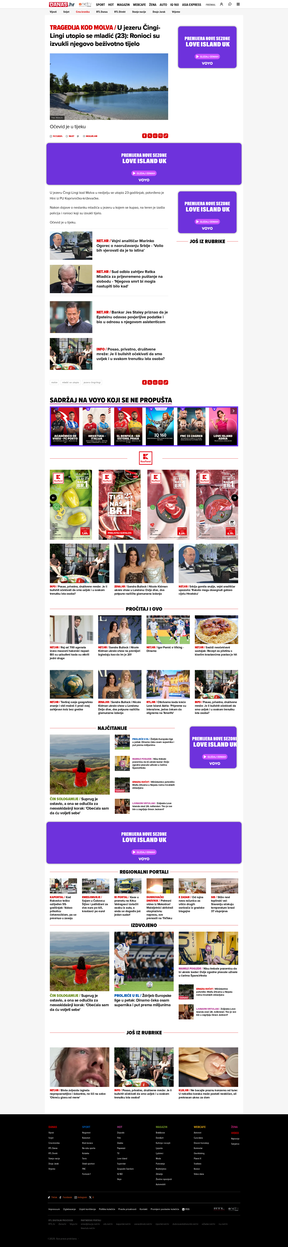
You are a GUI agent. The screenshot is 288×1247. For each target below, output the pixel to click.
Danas (52, 1127)
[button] (54, 411)
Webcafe (139, 4)
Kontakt (143, 1209)
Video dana (199, 1173)
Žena (152, 4)
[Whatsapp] (155, 135)
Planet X (197, 1158)
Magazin (123, 4)
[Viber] (160, 135)
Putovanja (160, 1163)
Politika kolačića (107, 1209)
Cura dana (198, 1137)
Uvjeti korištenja (87, 1209)
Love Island (122, 1158)
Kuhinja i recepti (163, 1142)
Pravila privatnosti (127, 1209)
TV (118, 1153)
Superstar (121, 1163)
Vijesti (53, 12)
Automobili (161, 1184)
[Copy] (166, 135)
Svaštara (197, 1163)
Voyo (119, 1179)
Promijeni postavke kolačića (165, 1209)
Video (235, 1133)
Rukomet (86, 1137)
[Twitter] (150, 135)
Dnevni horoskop (201, 1142)
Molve (54, 382)
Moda (158, 1158)
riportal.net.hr (162, 1224)
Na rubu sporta (88, 1148)
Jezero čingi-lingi (92, 382)
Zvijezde (120, 1132)
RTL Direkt (120, 12)
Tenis (84, 1158)
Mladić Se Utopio (70, 382)
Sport (100, 4)
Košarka (85, 1153)
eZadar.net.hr (208, 1224)
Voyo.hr (74, 1224)
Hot (111, 4)
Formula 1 (86, 1173)
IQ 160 (174, 5)
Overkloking (199, 1153)
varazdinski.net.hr (143, 1224)
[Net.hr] (233, 1209)
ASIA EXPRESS (191, 5)
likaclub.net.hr (88, 1228)
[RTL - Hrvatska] (219, 1209)
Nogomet (86, 1132)
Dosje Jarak (159, 12)
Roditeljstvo (161, 1168)
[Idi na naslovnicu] (85, 8)
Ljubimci (159, 1153)
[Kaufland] (144, 458)
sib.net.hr (108, 1224)
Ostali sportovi (88, 1163)
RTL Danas (102, 12)
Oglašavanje (69, 1209)
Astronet (197, 1132)
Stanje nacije (139, 12)
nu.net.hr (223, 1224)
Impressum (54, 1209)
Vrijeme (176, 12)
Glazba (120, 1142)
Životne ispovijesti (164, 1179)
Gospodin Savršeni (125, 1168)
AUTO (163, 5)
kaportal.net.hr (123, 1224)
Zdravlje (159, 1173)
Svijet (66, 12)
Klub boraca (87, 1142)
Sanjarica (235, 1143)
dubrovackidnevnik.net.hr (185, 1224)
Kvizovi (197, 1168)
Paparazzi (121, 1148)
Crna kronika (83, 12)
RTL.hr (51, 1224)
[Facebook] (144, 135)
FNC (84, 1168)
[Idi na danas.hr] (62, 4)
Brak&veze (160, 1132)
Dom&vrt (160, 1137)
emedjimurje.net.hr (90, 1224)
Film (119, 1137)
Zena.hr (62, 1224)
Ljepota (159, 1148)
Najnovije (235, 1138)
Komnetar (198, 1148)
